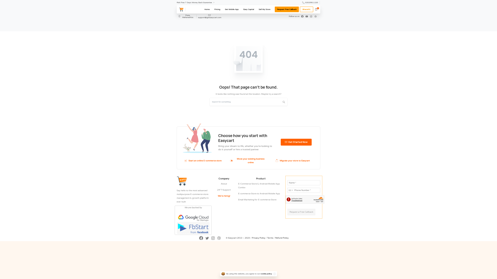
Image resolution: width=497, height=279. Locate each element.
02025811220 (311, 2)
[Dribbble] (315, 16)
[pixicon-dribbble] (219, 238)
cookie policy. (266, 274)
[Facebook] (302, 16)
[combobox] (291, 190)
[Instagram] (311, 16)
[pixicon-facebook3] (201, 238)
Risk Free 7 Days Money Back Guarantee (195, 2)
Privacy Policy (258, 238)
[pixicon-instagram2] (213, 238)
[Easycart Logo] (182, 181)
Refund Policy (282, 238)
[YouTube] (307, 16)
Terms (270, 238)
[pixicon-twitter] (207, 238)
